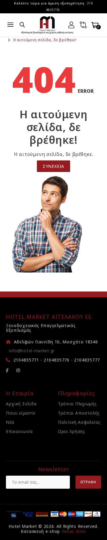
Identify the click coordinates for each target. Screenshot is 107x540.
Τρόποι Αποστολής (79, 413)
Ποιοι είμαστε (21, 413)
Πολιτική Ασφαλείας (79, 422)
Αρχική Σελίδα (21, 404)
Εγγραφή (88, 482)
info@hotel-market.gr (32, 350)
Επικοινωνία (19, 431)
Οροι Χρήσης (71, 431)
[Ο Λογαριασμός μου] (71, 25)
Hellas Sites (74, 531)
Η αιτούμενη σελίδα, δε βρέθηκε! (45, 40)
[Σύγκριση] (83, 25)
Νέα (10, 422)
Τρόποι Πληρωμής (77, 404)
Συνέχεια (53, 166)
